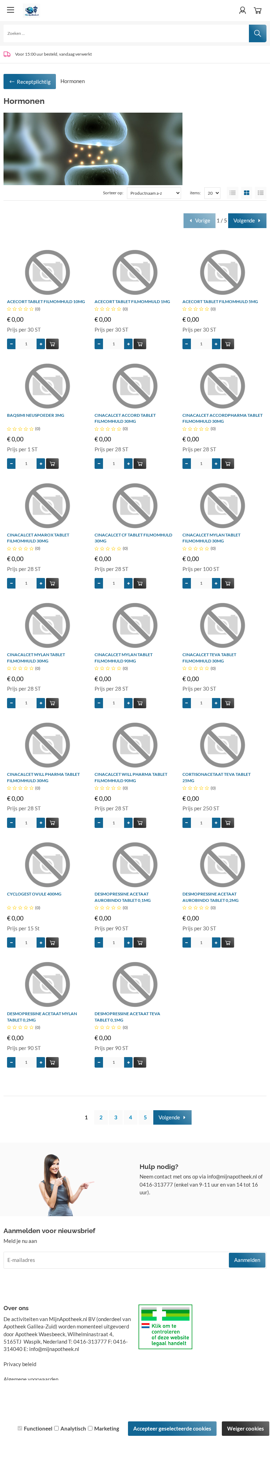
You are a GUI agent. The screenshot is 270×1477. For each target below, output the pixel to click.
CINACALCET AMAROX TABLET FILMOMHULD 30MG (38, 538)
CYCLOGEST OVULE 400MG (34, 894)
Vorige (202, 220)
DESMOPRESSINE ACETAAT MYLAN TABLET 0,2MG (42, 1017)
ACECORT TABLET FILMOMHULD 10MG (46, 301)
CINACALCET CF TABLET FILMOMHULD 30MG (133, 538)
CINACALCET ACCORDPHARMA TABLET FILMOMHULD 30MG (222, 418)
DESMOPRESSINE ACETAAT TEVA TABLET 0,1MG (127, 1017)
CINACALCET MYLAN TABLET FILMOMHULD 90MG (124, 658)
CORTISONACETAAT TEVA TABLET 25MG (216, 777)
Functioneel (38, 1428)
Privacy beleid (20, 1364)
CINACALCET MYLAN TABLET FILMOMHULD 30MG (211, 538)
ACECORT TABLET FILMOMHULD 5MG (220, 301)
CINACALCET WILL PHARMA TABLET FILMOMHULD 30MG (43, 777)
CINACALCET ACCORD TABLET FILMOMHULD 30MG (125, 418)
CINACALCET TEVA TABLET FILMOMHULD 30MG (209, 658)
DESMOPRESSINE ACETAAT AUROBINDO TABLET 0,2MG (210, 897)
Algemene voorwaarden (31, 1379)
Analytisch (73, 1428)
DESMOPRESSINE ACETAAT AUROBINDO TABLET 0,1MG (123, 897)
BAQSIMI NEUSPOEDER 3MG (35, 415)
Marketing (106, 1428)
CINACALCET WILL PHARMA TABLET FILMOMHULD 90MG (131, 777)
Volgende (244, 220)
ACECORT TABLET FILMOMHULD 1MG (132, 301)
